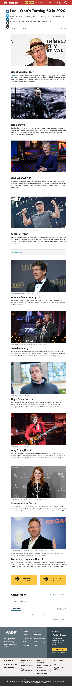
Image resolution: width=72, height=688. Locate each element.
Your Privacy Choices (40, 682)
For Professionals (26, 669)
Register (55, 594)
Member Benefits (10, 664)
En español (14, 75)
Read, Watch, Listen (58, 668)
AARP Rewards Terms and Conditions (19, 681)
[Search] (65, 2)
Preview (54, 652)
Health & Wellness (41, 661)
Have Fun (57, 664)
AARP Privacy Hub (25, 680)
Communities (9, 667)
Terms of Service (37, 680)
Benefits (40, 2)
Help (36, 2)
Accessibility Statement (50, 680)
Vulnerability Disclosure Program (54, 681)
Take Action (58, 661)
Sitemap (16, 680)
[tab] (16, 608)
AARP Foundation (27, 666)
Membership (8, 661)
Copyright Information (37, 681)
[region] (38, 608)
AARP (38, 21)
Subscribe (59, 649)
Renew (31, 2)
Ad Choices (29, 682)
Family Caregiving (44, 670)
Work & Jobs (42, 674)
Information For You (27, 661)
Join (26, 2)
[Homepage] (14, 2)
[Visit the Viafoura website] (62, 619)
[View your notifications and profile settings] (65, 608)
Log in (49, 594)
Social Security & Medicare (44, 666)
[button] (5, 2)
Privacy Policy (61, 652)
